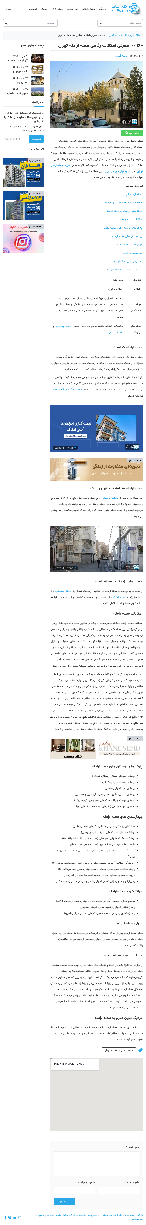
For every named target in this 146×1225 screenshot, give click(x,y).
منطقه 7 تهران (110, 498)
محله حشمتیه (63, 591)
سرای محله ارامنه (132, 253)
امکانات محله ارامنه (131, 220)
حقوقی (44, 9)
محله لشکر (119, 597)
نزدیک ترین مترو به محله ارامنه (124, 270)
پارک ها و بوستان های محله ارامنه (122, 228)
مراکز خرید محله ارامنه (129, 245)
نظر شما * (132, 1147)
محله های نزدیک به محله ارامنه (124, 211)
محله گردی (57, 9)
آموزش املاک (88, 9)
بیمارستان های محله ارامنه (127, 236)
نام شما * (132, 1182)
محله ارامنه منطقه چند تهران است (122, 203)
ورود (8, 9)
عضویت (36, 139)
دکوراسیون (72, 9)
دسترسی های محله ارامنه (127, 261)
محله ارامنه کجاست (131, 194)
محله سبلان (115, 332)
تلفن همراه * (86, 1182)
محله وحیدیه (63, 326)
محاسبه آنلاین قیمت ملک (67, 390)
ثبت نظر (64, 1202)
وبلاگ (102, 9)
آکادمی (33, 9)
